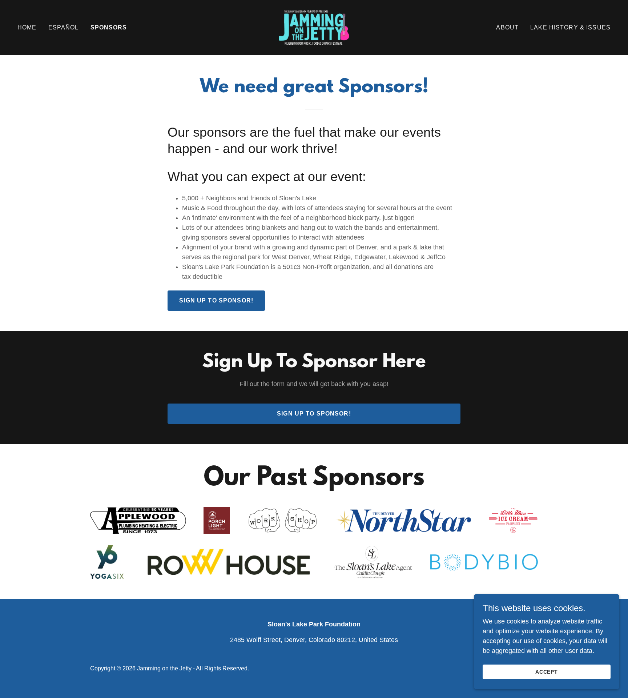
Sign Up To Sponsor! (314, 413)
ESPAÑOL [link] (63, 27)
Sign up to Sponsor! (216, 300)
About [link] (507, 27)
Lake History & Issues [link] (570, 27)
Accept (546, 672)
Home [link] (27, 27)
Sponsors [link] (108, 27)
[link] (314, 27)
